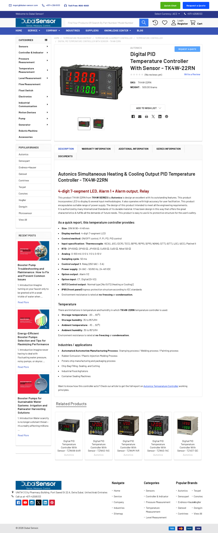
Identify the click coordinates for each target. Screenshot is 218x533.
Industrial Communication (28, 104)
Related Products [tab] (71, 403)
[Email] (140, 116)
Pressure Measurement (27, 60)
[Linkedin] (160, 116)
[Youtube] (25, 502)
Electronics (25, 96)
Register (182, 23)
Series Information (168, 148)
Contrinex (24, 180)
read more (23, 302)
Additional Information (133, 148)
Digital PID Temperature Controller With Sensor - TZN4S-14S (98, 445)
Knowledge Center (116, 30)
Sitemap (118, 513)
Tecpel (22, 186)
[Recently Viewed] (156, 22)
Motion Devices (27, 112)
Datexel (23, 173)
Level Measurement (30, 78)
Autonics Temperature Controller (160, 385)
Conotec (23, 193)
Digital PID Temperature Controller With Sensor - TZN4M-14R (128, 445)
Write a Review (192, 74)
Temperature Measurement (27, 70)
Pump (22, 118)
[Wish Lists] (165, 22)
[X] (153, 116)
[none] (91, 81)
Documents (65, 156)
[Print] (146, 116)
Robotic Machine (28, 130)
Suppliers (92, 30)
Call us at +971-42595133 (28, 496)
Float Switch (26, 90)
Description (66, 148)
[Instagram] (32, 502)
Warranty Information (96, 148)
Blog (140, 30)
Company (51, 30)
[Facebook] (133, 116)
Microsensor (25, 213)
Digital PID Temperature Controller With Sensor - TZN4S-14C (158, 445)
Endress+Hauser (27, 167)
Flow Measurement (30, 84)
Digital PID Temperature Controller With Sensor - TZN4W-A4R (69, 445)
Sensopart (24, 160)
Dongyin (23, 206)
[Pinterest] (166, 116)
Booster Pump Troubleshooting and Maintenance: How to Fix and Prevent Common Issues (33, 272)
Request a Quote (196, 5)
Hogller (22, 199)
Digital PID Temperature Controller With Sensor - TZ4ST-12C (187, 445)
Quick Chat (170, 5)
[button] (147, 108)
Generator (24, 124)
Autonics (23, 154)
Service (33, 30)
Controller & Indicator (31, 52)
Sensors (23, 46)
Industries (73, 30)
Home (19, 30)
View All (23, 219)
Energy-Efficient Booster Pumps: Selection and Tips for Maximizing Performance (33, 339)
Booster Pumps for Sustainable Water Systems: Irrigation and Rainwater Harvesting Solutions (32, 405)
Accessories (26, 136)
